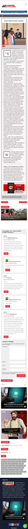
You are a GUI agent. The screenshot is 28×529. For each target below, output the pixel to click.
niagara (16, 471)
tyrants (17, 473)
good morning (4, 467)
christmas (24, 461)
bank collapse (13, 459)
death (9, 463)
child (17, 461)
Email (4, 365)
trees (14, 473)
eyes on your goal (14, 463)
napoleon (7, 471)
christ (20, 461)
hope (23, 467)
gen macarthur (12, 465)
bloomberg (24, 459)
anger (9, 459)
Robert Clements (13, 48)
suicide (10, 473)
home (19, 467)
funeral (2, 465)
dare (6, 463)
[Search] (25, 384)
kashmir (6, 469)
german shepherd (19, 465)
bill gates (19, 459)
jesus (2, 469)
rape (25, 471)
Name (4, 361)
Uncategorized (5, 215)
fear (22, 463)
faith (20, 463)
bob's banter (6, 197)
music (21, 469)
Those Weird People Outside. (15, 197)
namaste (3, 471)
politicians (21, 471)
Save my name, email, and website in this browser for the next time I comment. (13, 373)
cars (14, 461)
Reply (6, 253)
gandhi (6, 465)
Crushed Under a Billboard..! (22, 202)
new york (12, 471)
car (11, 461)
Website (4, 369)
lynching (17, 469)
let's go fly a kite (12, 469)
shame (7, 473)
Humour (4, 46)
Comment (5, 346)
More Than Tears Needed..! (8, 218)
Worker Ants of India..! (5, 202)
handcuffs (15, 467)
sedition (2, 473)
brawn (8, 461)
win (20, 473)
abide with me (4, 459)
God (24, 465)
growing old (10, 467)
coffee (2, 463)
